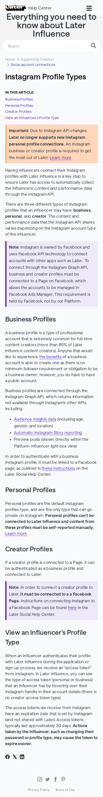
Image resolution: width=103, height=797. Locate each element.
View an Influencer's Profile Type (32, 118)
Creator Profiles (18, 111)
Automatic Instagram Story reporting (48, 432)
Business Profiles (19, 99)
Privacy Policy (39, 790)
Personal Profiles (19, 105)
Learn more (61, 157)
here (72, 607)
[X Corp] (14, 757)
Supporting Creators (37, 59)
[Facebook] (7, 757)
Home (10, 59)
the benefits (50, 356)
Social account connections (33, 64)
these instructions (58, 468)
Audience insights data (35, 419)
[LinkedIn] (22, 757)
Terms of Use (65, 790)
